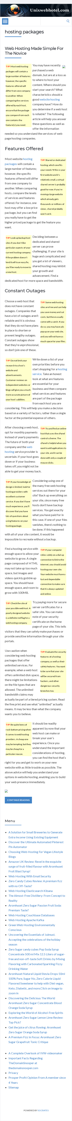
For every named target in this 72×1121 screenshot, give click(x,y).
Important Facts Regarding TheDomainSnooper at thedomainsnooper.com (25, 1063)
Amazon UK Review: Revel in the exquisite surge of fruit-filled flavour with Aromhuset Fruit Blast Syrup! (35, 866)
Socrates (43, 1110)
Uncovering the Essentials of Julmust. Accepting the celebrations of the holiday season (34, 939)
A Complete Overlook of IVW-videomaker (35, 1053)
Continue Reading (18, 800)
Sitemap (13, 1087)
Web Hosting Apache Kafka (26, 920)
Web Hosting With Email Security (29, 876)
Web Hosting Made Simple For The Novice (34, 51)
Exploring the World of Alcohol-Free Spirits (35, 1012)
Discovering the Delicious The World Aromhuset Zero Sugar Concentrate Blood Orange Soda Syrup (35, 1003)
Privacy (13, 1072)
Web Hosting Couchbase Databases (31, 915)
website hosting (50, 99)
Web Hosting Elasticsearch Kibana (30, 890)
